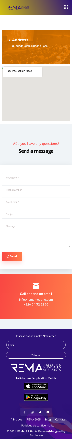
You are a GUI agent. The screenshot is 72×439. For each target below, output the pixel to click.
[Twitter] (40, 412)
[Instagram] (32, 412)
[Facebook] (24, 412)
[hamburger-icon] (65, 7)
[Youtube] (48, 412)
